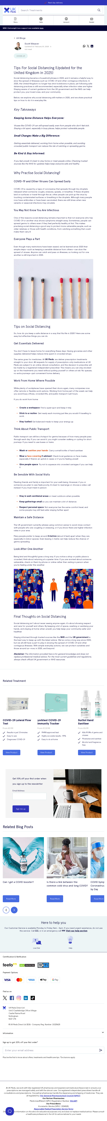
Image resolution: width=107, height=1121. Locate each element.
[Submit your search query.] (99, 10)
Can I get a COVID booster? (18, 881)
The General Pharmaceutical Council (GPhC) (60, 1095)
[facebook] (12, 998)
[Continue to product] (23, 858)
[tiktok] (33, 998)
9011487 (73, 1101)
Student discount (55, 2)
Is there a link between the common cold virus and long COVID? (67, 883)
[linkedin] (92, 46)
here (41, 28)
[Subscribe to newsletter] (100, 1050)
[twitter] (88, 46)
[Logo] (10, 10)
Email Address (19, 790)
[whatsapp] (84, 46)
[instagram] (19, 998)
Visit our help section (76, 930)
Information (8, 1033)
